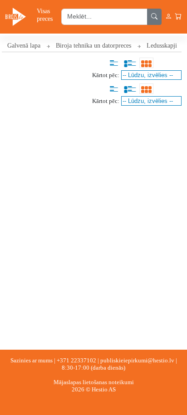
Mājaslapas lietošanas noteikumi (94, 382)
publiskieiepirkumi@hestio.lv (137, 360)
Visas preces (45, 14)
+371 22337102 (76, 360)
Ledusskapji (162, 45)
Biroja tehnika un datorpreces (93, 45)
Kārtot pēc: (105, 75)
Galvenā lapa (23, 45)
